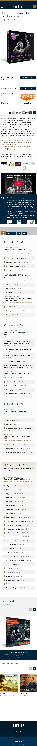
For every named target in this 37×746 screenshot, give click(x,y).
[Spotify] (13, 112)
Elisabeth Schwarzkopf (9, 481)
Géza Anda (13, 142)
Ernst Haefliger (5, 144)
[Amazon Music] (17, 112)
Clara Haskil (29, 142)
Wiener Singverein (13, 149)
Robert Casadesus (6, 140)
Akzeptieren (13, 745)
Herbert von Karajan (7, 151)
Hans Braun (14, 144)
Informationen (22, 745)
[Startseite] (18, 6)
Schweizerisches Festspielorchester (12, 147)
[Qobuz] (23, 112)
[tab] (3, 233)
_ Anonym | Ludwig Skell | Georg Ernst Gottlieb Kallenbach (18, 655)
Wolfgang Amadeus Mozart (8, 695)
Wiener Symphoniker (26, 149)
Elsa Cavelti (21, 142)
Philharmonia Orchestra (9, 336)
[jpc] (26, 112)
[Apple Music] (10, 112)
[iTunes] (20, 112)
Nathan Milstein (18, 140)
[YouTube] (30, 112)
